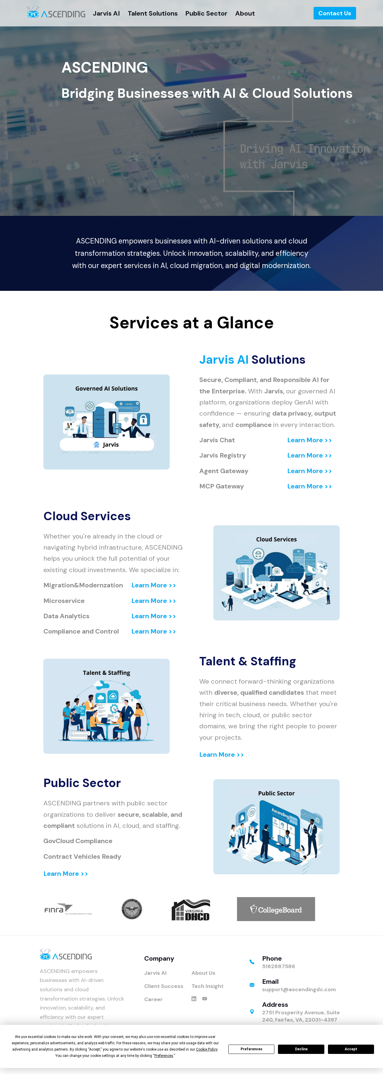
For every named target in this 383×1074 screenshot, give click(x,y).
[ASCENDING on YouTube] (204, 999)
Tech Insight (208, 986)
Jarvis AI (224, 359)
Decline (301, 1049)
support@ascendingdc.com (299, 989)
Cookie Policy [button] (206, 1049)
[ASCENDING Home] (56, 11)
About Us (203, 973)
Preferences (251, 1049)
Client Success (163, 986)
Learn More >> (309, 440)
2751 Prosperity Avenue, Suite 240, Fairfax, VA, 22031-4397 (301, 1016)
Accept (351, 1049)
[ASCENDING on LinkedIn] (194, 999)
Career (153, 999)
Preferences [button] (163, 1056)
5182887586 (278, 966)
